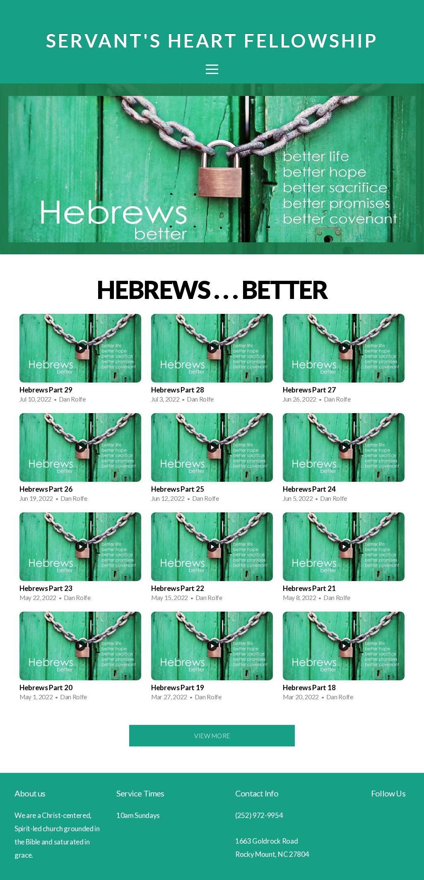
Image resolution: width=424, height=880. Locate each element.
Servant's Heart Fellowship (212, 40)
